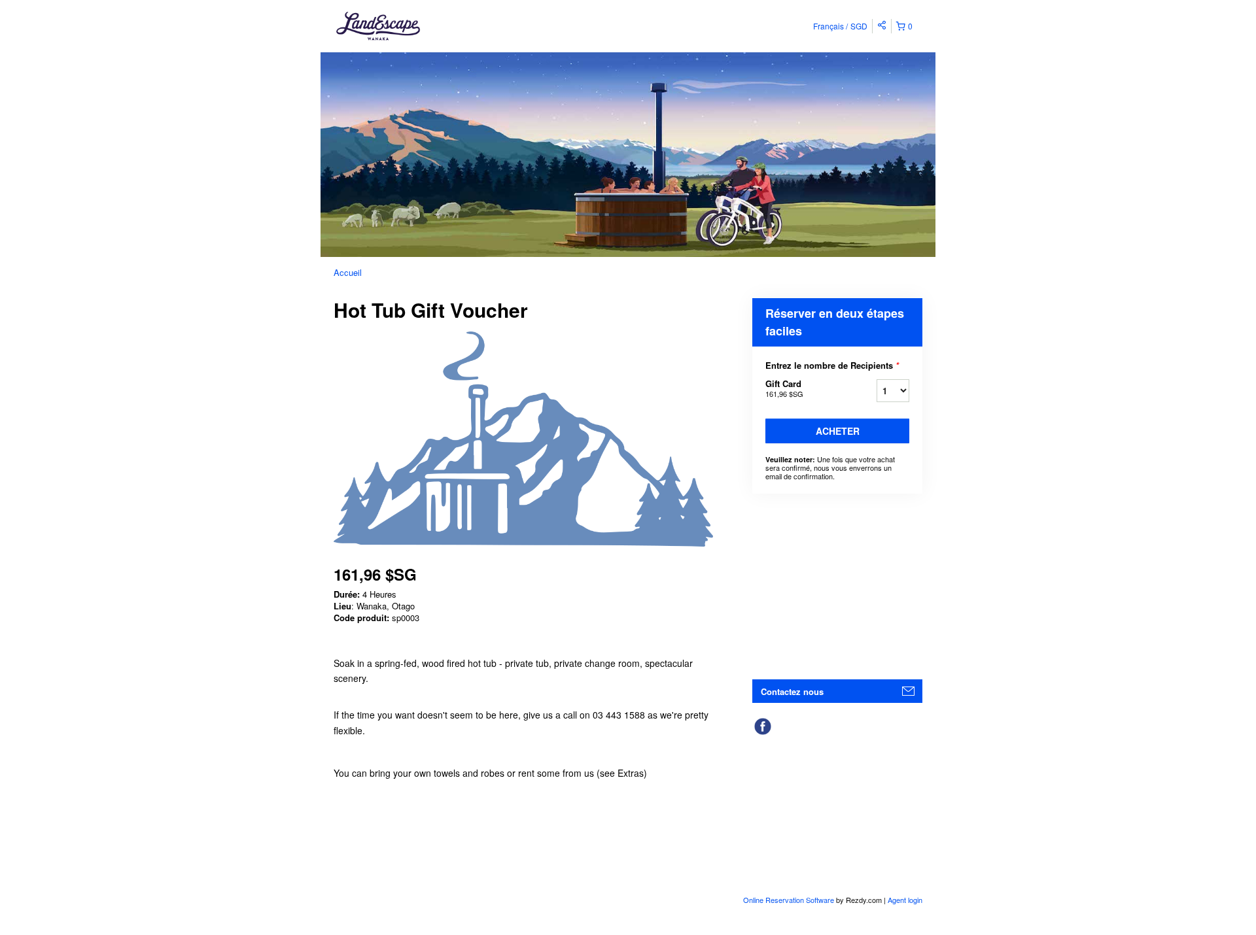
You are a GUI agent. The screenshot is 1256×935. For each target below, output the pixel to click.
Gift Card (784, 388)
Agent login (905, 899)
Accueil (348, 272)
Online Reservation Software (788, 899)
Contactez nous (792, 691)
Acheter (838, 430)
